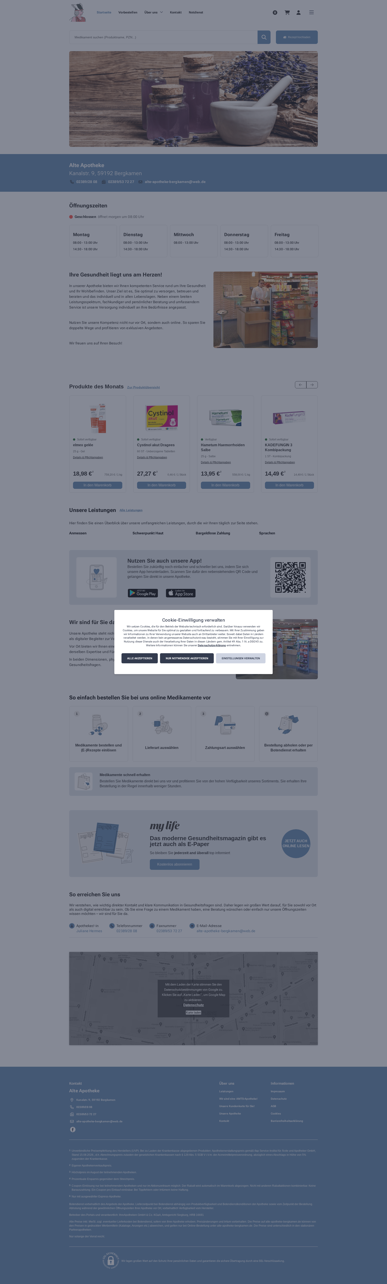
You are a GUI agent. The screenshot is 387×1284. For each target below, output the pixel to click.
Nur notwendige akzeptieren (187, 658)
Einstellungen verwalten (241, 658)
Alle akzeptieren (139, 658)
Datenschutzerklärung (212, 645)
